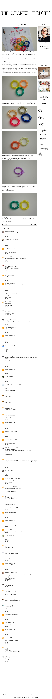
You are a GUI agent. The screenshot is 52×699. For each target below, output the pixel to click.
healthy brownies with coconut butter (45, 141)
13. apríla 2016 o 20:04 (11, 646)
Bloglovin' (16, 525)
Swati (5, 589)
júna (41, 125)
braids (41, 133)
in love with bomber (43, 138)
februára (42, 152)
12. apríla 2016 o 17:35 (10, 535)
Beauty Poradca (8, 579)
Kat (5, 551)
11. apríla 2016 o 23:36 (11, 422)
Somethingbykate (7, 264)
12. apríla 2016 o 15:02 (12, 512)
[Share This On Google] (36, 224)
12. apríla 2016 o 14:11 (10, 496)
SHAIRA (6, 465)
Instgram (14, 252)
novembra (42, 119)
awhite (6, 535)
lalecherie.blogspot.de (8, 426)
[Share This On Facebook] (31, 224)
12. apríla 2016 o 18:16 (9, 551)
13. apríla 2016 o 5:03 (11, 629)
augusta (42, 123)
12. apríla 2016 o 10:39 (16, 478)
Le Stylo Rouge (7, 540)
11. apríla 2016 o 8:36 (10, 231)
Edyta (5, 496)
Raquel (6, 622)
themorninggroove (8, 614)
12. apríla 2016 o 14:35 (12, 503)
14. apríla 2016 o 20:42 (13, 656)
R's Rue (6, 544)
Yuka (5, 470)
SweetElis (6, 642)
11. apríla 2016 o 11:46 (10, 275)
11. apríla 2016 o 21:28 (10, 395)
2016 (41, 117)
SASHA (6, 380)
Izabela (6, 301)
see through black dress (43, 130)
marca (42, 151)
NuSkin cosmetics (43, 136)
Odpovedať (6, 236)
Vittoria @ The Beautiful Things (10, 599)
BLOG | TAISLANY (8, 314)
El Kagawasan (7, 656)
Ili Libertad (6, 341)
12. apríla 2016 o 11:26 (13, 486)
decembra (42, 118)
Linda (5, 395)
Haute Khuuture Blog (8, 454)
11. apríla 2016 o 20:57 (11, 369)
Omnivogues (7, 625)
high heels (41, 139)
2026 (40, 105)
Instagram (12, 525)
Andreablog (6, 289)
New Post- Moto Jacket (12, 465)
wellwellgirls (7, 327)
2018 (41, 115)
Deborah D (6, 345)
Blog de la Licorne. (7, 293)
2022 (40, 110)
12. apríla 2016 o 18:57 (13, 572)
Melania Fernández (8, 605)
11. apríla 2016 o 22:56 (11, 414)
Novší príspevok (5, 694)
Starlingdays (6, 512)
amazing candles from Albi (44, 149)
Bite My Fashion (7, 525)
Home (2, 1)
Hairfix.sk (28, 102)
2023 (40, 109)
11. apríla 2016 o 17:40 (11, 335)
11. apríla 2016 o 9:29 (14, 248)
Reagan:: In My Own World (9, 384)
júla (41, 124)
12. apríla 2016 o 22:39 (18, 599)
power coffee (42, 135)
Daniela (6, 260)
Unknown (6, 256)
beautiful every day (44, 73)
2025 (40, 107)
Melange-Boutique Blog (8, 252)
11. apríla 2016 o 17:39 (12, 327)
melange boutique (7, 248)
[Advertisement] (19, 685)
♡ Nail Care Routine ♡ (8, 297)
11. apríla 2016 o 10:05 (11, 256)
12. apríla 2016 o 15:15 (11, 520)
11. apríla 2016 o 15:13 (12, 319)
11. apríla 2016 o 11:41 (14, 264)
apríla (41, 127)
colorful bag (42, 131)
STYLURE (6, 349)
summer (41, 144)
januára (42, 153)
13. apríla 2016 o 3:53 (10, 622)
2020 (40, 112)
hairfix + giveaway (43, 143)
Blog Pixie (27, 697)
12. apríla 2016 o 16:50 (11, 529)
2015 (41, 154)
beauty (7, 224)
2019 (41, 114)
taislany (6, 309)
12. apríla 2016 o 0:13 (13, 431)
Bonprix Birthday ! (43, 147)
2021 (40, 111)
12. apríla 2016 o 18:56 (11, 563)
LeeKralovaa (7, 319)
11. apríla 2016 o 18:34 (12, 345)
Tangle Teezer (42, 145)
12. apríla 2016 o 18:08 (11, 544)
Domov (19, 694)
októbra (42, 120)
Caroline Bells (7, 583)
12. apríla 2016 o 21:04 (10, 589)
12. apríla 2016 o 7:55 (9, 470)
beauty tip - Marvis (43, 134)
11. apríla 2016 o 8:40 (14, 239)
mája (41, 126)
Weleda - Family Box (43, 129)
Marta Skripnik (7, 486)
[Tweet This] (33, 224)
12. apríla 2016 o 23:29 (14, 614)
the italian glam (7, 431)
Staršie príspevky (33, 694)
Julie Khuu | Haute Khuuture (9, 447)
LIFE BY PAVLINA (8, 239)
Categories (7, 1)
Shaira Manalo (7, 459)
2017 (41, 116)
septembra (42, 122)
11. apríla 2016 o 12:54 (14, 293)
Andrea (6, 283)
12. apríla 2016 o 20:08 (13, 583)
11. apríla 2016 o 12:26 (11, 283)
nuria (5, 275)
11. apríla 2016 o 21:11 (9, 376)
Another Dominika (8, 356)
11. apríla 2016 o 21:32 (12, 407)
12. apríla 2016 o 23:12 (14, 605)
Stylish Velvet (7, 407)
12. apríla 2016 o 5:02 (12, 459)
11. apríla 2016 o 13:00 (10, 301)
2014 (40, 155)
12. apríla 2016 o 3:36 (17, 447)
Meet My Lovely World (8, 478)
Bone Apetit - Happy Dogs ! (44, 148)
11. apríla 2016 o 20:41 (14, 356)
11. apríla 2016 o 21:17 (17, 384)
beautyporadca (7, 572)
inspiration (44, 86)
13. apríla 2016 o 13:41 (11, 637)
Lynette (6, 231)
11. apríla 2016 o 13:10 (11, 309)
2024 (40, 108)
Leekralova (6, 322)
